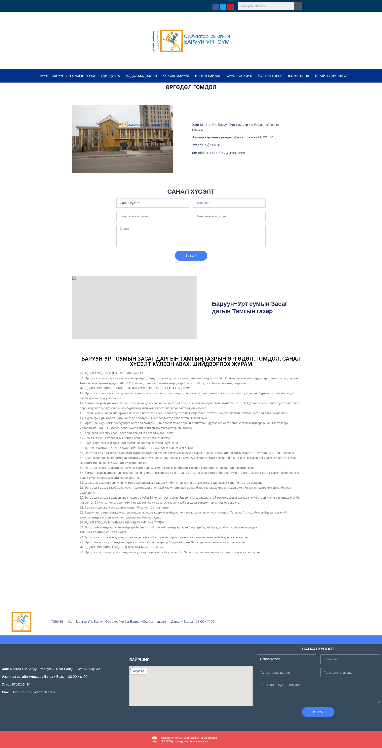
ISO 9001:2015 (298, 76)
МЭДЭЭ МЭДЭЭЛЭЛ (141, 76)
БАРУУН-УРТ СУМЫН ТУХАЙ (73, 76)
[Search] (298, 6)
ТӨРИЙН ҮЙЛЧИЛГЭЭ (331, 76)
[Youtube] (361, 622)
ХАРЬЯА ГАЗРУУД (176, 76)
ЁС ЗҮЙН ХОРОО (270, 76)
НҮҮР (44, 76)
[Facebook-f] (353, 622)
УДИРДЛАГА (110, 76)
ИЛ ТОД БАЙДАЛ (208, 76)
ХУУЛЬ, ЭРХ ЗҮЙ (239, 76)
